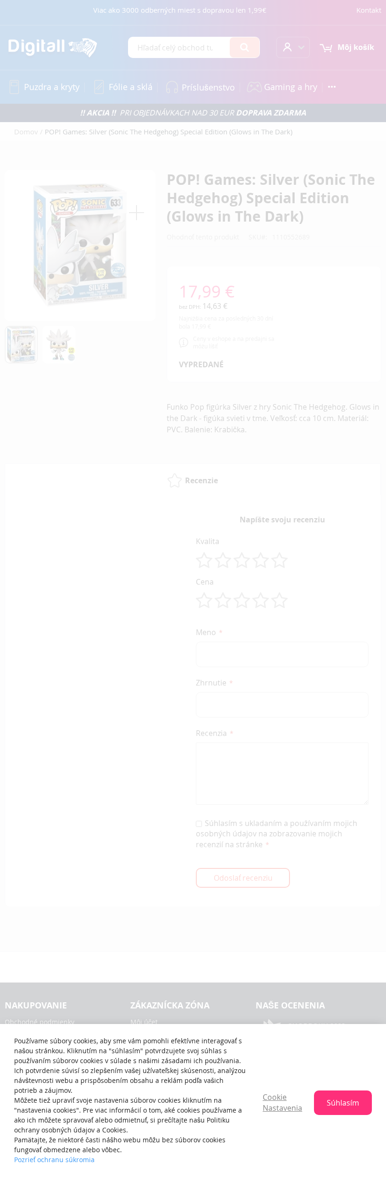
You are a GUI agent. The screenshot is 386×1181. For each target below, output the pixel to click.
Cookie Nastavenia (282, 1102)
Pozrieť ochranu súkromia (54, 1159)
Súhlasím (343, 1103)
